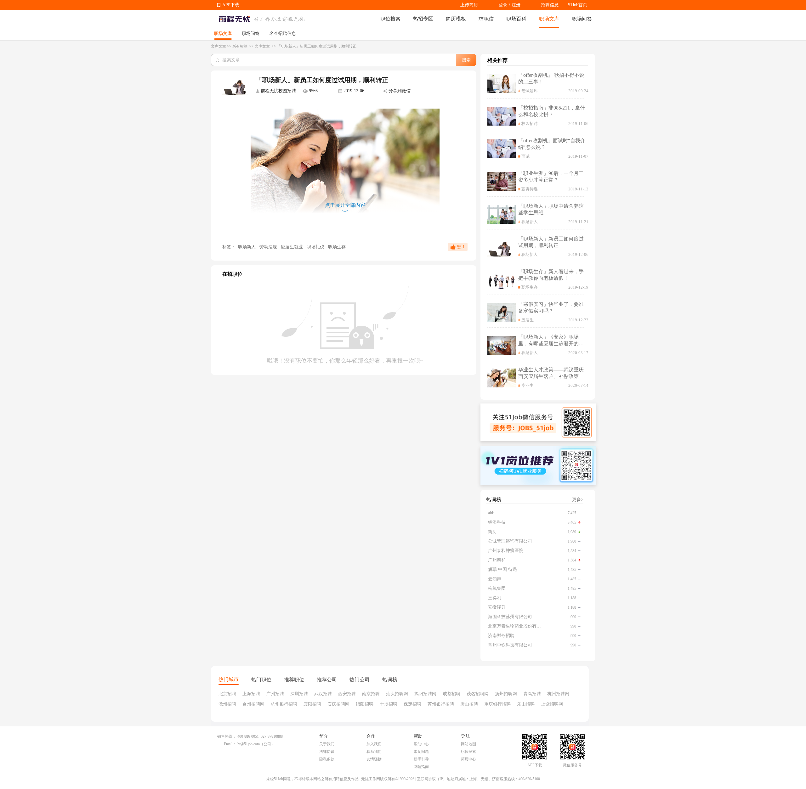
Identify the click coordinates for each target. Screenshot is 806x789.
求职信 (486, 18)
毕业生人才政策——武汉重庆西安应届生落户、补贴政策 (551, 373)
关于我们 (326, 744)
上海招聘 (251, 693)
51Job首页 (577, 5)
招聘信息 (550, 5)
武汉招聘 (323, 693)
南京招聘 (371, 693)
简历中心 (468, 759)
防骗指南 (421, 766)
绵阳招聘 (364, 704)
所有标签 (240, 46)
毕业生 (527, 385)
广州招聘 (275, 693)
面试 (525, 156)
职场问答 (582, 18)
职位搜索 (390, 18)
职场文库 (549, 18)
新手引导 (421, 759)
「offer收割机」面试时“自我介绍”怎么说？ (551, 144)
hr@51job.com (248, 744)
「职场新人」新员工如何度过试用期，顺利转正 (551, 242)
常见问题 (421, 751)
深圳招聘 (299, 693)
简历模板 (456, 18)
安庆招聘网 (338, 704)
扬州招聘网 (506, 693)
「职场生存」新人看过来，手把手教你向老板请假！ (551, 275)
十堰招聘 (388, 704)
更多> (577, 499)
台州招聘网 (253, 704)
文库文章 (218, 46)
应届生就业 (292, 247)
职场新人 (247, 247)
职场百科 (516, 18)
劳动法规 (268, 247)
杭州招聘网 (558, 693)
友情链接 (374, 759)
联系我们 (374, 751)
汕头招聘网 (397, 693)
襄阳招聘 (312, 704)
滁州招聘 (227, 704)
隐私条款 (326, 759)
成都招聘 (451, 693)
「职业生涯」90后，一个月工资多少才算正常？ (551, 177)
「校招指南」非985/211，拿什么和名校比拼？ (551, 111)
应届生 (527, 320)
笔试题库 (529, 90)
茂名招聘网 (478, 693)
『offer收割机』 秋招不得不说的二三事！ (551, 78)
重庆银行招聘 (497, 704)
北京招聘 (227, 693)
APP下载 (230, 5)
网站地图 (468, 744)
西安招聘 (347, 693)
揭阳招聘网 (425, 693)
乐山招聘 (526, 704)
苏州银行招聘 (441, 704)
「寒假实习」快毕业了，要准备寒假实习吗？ (551, 307)
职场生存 (337, 247)
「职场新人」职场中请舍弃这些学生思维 (551, 209)
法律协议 (326, 751)
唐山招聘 (469, 704)
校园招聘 (529, 123)
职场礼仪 (316, 247)
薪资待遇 (529, 189)
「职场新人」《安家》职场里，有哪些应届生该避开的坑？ (548, 340)
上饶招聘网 (552, 704)
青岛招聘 (532, 693)
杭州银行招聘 (284, 704)
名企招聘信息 (283, 33)
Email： (230, 744)
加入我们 (374, 744)
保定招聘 (412, 704)
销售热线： (226, 736)
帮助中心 (421, 744)
